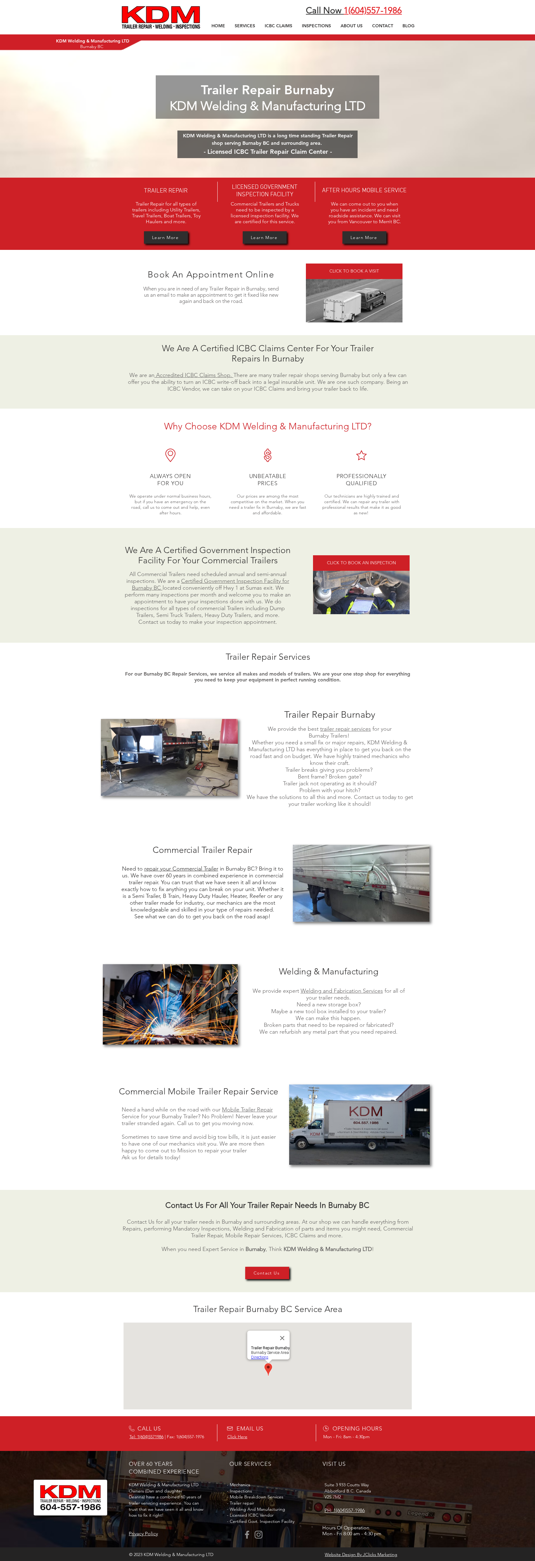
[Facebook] (247, 1534)
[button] (245, 25)
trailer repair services (345, 728)
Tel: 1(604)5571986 (146, 1436)
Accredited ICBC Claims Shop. (193, 375)
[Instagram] (258, 1534)
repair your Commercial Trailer (181, 868)
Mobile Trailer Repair (247, 1109)
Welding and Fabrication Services (342, 990)
